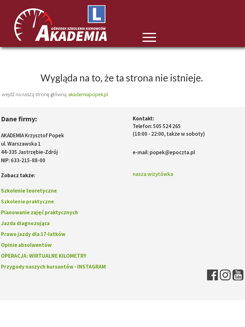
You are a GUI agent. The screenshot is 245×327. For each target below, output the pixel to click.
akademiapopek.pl (88, 94)
